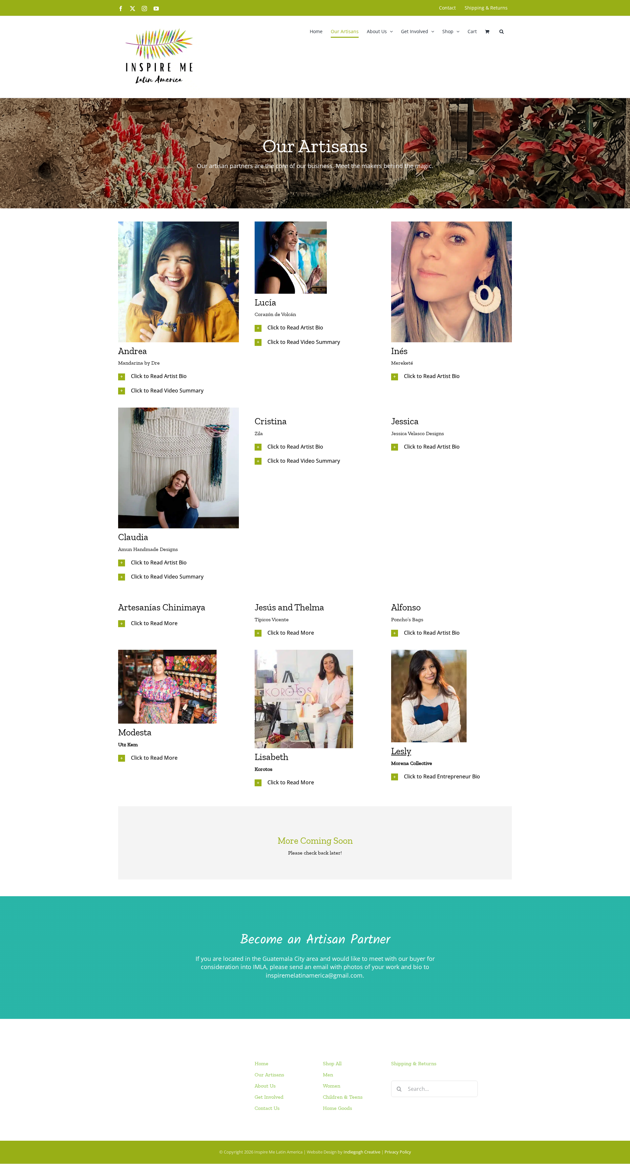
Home (261, 1063)
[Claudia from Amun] (178, 410)
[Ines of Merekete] (451, 224)
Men (328, 1074)
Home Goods (337, 1108)
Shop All (332, 1063)
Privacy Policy (398, 1152)
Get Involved (269, 1097)
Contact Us (267, 1108)
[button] (501, 31)
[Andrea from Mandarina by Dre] (178, 224)
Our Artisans (269, 1074)
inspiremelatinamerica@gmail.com (314, 975)
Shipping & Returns (413, 1063)
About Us (265, 1086)
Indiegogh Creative (362, 1152)
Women (331, 1086)
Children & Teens (343, 1097)
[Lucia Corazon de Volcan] (291, 224)
